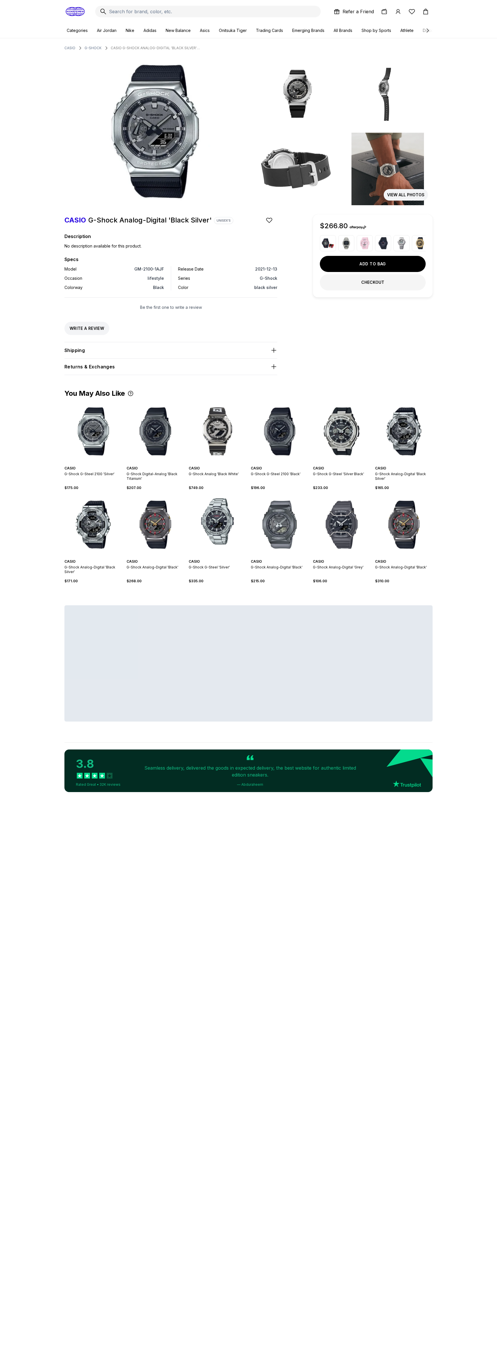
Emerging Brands (308, 30)
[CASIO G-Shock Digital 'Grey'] (346, 243)
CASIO (69, 48)
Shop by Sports (376, 30)
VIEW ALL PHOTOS (406, 194)
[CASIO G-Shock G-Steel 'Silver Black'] (341, 431)
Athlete (407, 30)
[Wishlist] (411, 11)
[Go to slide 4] (157, 463)
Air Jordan (106, 30)
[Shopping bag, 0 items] (426, 11)
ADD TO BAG (373, 263)
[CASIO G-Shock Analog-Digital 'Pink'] (365, 243)
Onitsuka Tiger (233, 30)
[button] (130, 393)
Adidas (150, 30)
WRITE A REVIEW (87, 328)
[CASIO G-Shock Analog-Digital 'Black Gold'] (420, 243)
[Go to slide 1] (150, 463)
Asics (205, 30)
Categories (77, 30)
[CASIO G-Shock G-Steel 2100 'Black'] (279, 431)
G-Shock (93, 48)
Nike (130, 30)
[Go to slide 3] (155, 463)
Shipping (74, 350)
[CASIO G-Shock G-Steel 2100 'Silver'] (93, 431)
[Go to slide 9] (101, 556)
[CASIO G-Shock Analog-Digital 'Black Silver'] (404, 431)
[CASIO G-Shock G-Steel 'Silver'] (217, 524)
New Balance (178, 30)
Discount (431, 30)
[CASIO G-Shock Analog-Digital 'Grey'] (341, 524)
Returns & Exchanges (89, 367)
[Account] (398, 11)
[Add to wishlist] (269, 220)
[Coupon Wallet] (384, 11)
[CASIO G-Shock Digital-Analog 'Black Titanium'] (155, 431)
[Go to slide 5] (159, 463)
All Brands (343, 30)
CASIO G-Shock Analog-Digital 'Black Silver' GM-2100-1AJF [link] (155, 48)
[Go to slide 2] (153, 463)
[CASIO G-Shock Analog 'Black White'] (217, 431)
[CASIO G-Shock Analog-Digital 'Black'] (328, 243)
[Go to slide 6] (223, 463)
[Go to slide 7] (96, 556)
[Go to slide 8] (99, 556)
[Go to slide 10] (103, 556)
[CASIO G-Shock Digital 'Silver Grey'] (401, 243)
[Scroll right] (427, 30)
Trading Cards (269, 30)
